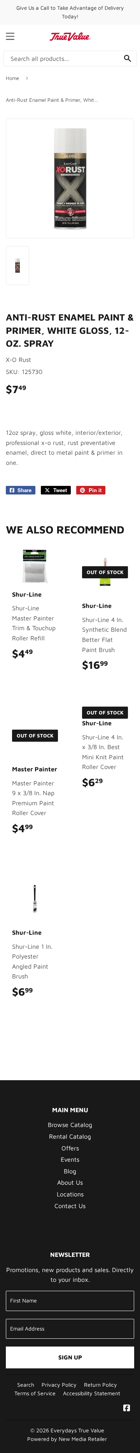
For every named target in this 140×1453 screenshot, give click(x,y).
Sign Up (70, 1357)
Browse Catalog (70, 1124)
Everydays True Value (77, 1430)
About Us (70, 1182)
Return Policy (100, 1385)
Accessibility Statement (91, 1393)
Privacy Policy (59, 1385)
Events (70, 1159)
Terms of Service (35, 1393)
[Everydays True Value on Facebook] (126, 1408)
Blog (70, 1171)
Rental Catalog (70, 1136)
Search (25, 1385)
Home (12, 78)
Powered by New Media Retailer (67, 1439)
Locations (70, 1194)
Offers (70, 1148)
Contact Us (70, 1205)
